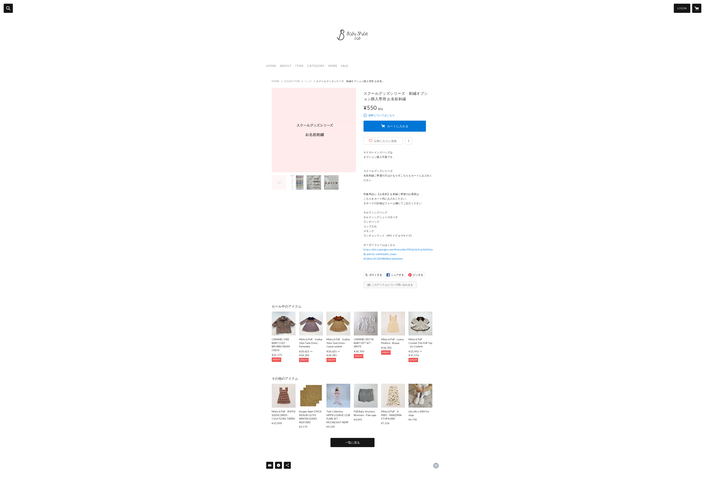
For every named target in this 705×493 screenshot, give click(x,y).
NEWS (332, 65)
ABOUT (286, 65)
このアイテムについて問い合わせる (392, 284)
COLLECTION (292, 81)
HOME (271, 65)
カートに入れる (398, 126)
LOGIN (682, 8)
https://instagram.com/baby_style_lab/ (436, 465)
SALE (344, 65)
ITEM (299, 65)
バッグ (308, 81)
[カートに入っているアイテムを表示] (696, 8)
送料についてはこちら (381, 115)
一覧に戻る (352, 442)
